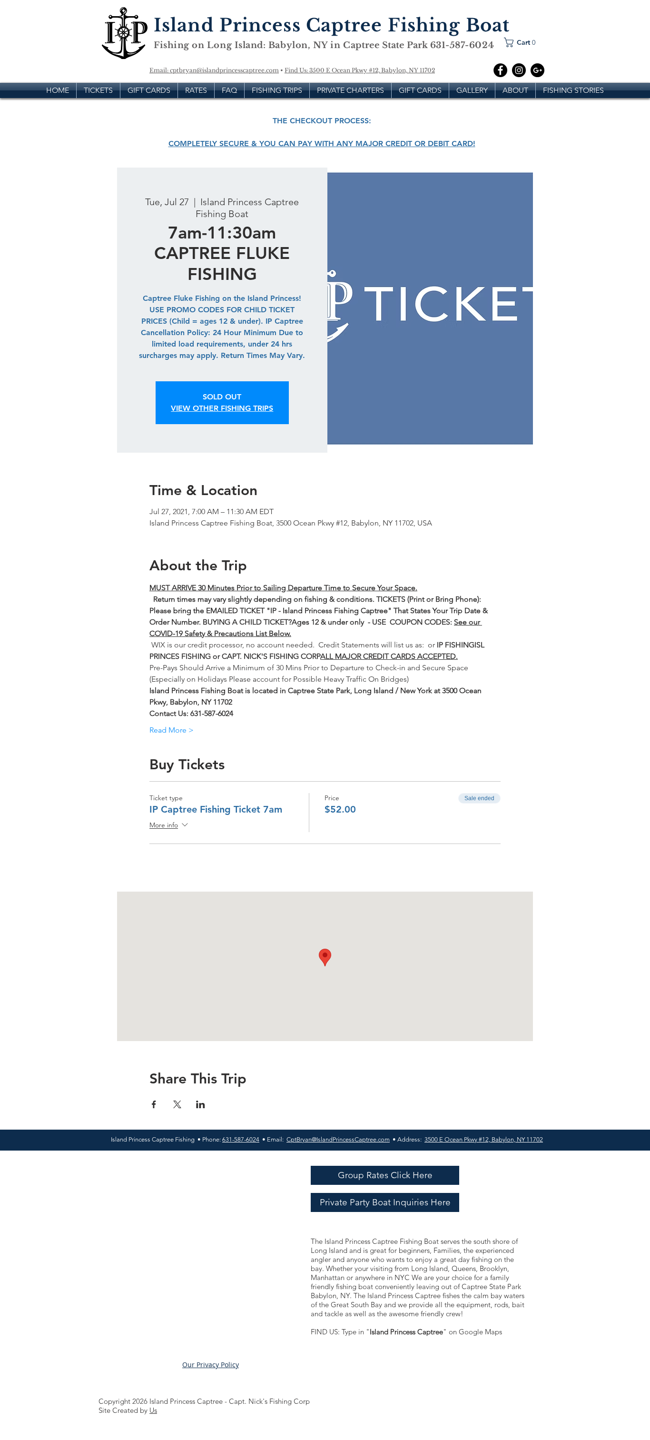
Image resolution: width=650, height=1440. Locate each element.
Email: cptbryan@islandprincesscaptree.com (214, 70)
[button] (522, 42)
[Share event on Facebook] (153, 1104)
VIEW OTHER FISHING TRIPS (222, 408)
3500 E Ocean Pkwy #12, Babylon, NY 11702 (372, 70)
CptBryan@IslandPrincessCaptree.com (338, 1139)
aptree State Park (390, 45)
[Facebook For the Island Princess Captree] (500, 70)
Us (153, 1410)
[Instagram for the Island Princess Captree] (519, 70)
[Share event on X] (177, 1104)
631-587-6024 (240, 1139)
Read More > (171, 730)
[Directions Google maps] (537, 70)
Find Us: (297, 70)
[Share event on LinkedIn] (200, 1104)
